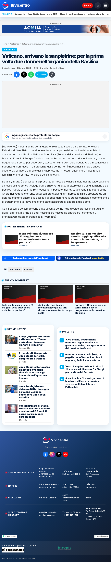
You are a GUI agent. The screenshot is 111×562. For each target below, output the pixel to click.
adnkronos (15, 269)
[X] (59, 454)
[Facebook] (45, 454)
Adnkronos (14, 44)
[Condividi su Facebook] (17, 74)
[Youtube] (65, 454)
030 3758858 (72, 515)
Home (4, 44)
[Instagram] (52, 454)
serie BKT (52, 14)
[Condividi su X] (24, 74)
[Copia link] (52, 74)
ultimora (28, 269)
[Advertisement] (55, 106)
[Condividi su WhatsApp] (31, 74)
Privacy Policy (10, 536)
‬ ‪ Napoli (63, 14)
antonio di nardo (96, 14)
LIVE (88, 5)
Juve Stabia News (36, 14)
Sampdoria (19, 14)
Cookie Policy (102, 536)
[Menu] (106, 5)
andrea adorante (77, 14)
